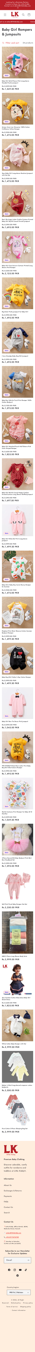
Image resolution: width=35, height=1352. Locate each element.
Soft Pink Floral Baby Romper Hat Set (14, 904)
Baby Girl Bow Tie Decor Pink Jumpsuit (15, 721)
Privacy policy (28, 1303)
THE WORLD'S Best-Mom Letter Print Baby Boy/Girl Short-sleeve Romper (16, 767)
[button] (5, 15)
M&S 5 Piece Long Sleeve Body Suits (14, 956)
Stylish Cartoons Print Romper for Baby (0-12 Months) (17, 813)
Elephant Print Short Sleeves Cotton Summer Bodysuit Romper (17, 632)
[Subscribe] (28, 1260)
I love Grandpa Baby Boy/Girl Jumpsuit (15, 356)
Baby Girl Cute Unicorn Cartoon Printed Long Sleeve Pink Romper (17, 266)
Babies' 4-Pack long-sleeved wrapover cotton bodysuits (17, 1086)
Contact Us (8, 1207)
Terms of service (12, 1307)
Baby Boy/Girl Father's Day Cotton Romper (16, 677)
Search (7, 1212)
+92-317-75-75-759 (12, 1237)
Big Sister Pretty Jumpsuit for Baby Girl (15, 312)
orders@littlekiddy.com (13, 1233)
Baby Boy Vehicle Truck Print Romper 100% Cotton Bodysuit (17, 401)
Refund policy (16, 1303)
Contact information (19, 1310)
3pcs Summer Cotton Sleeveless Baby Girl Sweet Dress (16, 998)
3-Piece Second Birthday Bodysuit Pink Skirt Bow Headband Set (17, 859)
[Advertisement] (17, 1330)
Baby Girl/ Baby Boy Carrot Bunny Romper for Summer (16, 586)
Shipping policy (25, 1307)
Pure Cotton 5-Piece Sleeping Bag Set (15, 1129)
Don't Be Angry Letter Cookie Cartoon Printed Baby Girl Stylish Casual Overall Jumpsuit (17, 220)
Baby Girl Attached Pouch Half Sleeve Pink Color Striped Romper (16, 447)
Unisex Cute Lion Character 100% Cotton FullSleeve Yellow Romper (16, 128)
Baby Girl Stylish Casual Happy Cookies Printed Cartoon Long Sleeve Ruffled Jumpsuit (17, 493)
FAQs (6, 1201)
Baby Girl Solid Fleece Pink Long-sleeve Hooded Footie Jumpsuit (15, 82)
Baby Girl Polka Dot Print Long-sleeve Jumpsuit (14, 540)
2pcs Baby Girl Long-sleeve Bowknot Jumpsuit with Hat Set (17, 174)
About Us (8, 1185)
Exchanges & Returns (13, 1190)
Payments (8, 1196)
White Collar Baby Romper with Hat (14, 1044)
